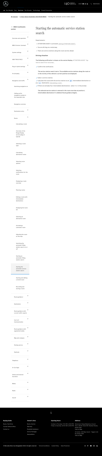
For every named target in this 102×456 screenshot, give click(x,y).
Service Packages (32, 432)
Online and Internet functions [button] (17, 375)
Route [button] (16, 118)
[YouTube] (83, 4)
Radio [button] (13, 390)
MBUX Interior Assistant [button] (19, 45)
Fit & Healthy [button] (16, 73)
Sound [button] (14, 398)
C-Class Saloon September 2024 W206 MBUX (33, 17)
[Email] (79, 4)
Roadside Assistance (32, 429)
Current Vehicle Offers (9, 426)
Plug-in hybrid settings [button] (18, 66)
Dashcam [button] (16, 352)
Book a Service (31, 424)
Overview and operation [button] (19, 38)
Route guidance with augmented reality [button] (20, 330)
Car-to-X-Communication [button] (18, 321)
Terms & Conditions (44, 446)
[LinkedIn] (87, 4)
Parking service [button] (18, 345)
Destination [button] (17, 304)
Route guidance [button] (18, 297)
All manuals (14, 17)
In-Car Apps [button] (15, 367)
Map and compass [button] (19, 338)
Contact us (6, 429)
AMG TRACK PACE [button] (17, 59)
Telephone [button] (15, 360)
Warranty (29, 426)
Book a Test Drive (8, 424)
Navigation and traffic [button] (18, 80)
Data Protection (65, 446)
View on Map (78, 429)
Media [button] (14, 383)
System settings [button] (16, 52)
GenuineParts (31, 434)
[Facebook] (81, 4)
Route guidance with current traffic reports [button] (20, 312)
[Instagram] (85, 4)
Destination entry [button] (19, 111)
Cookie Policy (55, 446)
